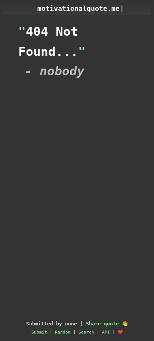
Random (63, 332)
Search (86, 332)
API (106, 332)
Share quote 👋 (107, 323)
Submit (39, 332)
